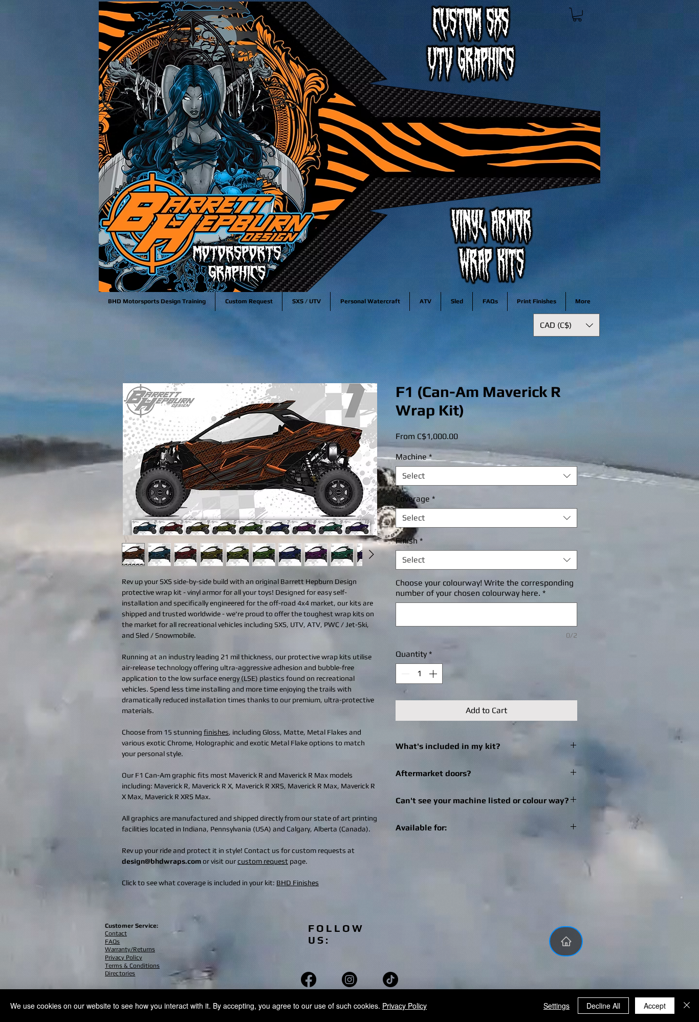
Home (133, 347)
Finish (409, 543)
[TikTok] (390, 981)
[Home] (566, 943)
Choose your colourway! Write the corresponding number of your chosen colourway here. (485, 590)
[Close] (687, 1005)
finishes (216, 734)
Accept (655, 1005)
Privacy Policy (404, 1005)
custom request (262, 863)
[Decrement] (404, 675)
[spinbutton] (419, 675)
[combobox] (486, 478)
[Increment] (434, 675)
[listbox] (566, 325)
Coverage (415, 501)
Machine (414, 459)
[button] (577, 15)
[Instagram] (349, 981)
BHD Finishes (297, 885)
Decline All (603, 1005)
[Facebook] (308, 981)
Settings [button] (556, 1005)
